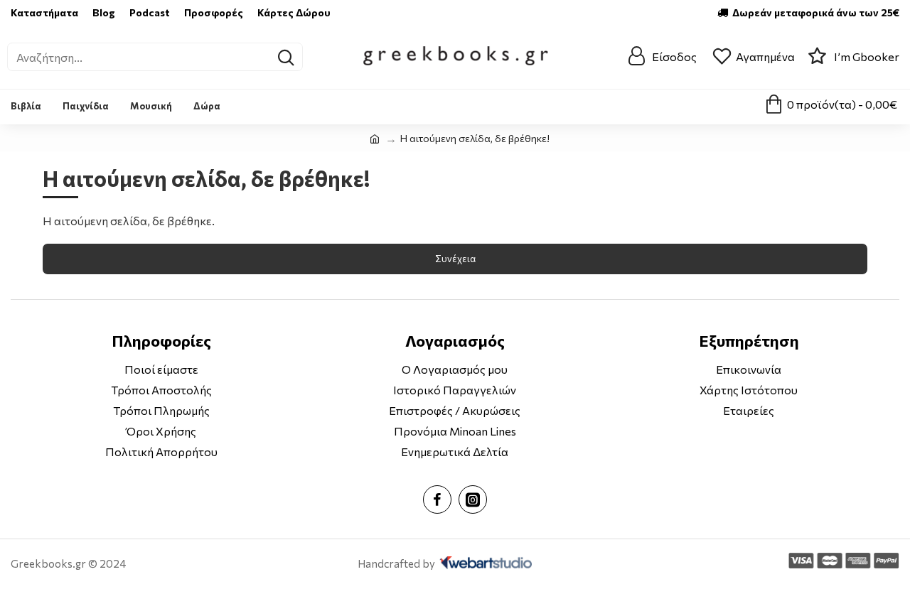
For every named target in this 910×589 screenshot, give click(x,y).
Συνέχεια (455, 258)
